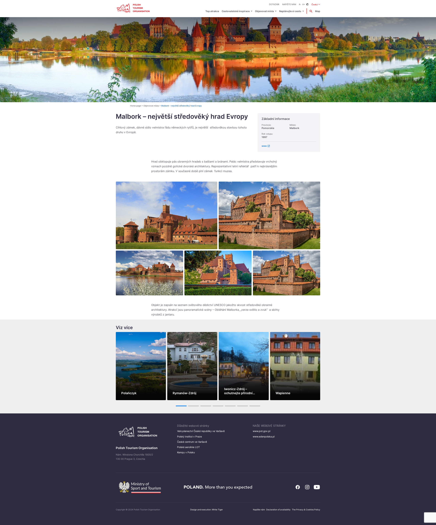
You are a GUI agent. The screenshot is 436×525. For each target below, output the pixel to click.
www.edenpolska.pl (264, 436)
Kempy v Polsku (186, 452)
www (264, 146)
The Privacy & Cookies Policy (306, 509)
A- (300, 4)
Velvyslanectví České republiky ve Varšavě (201, 431)
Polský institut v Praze (189, 436)
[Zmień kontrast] (307, 4)
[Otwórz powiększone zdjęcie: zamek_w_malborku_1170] (149, 273)
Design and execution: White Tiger (206, 509)
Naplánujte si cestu (290, 11)
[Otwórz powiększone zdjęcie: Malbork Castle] (218, 273)
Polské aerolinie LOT (188, 447)
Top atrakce (212, 11)
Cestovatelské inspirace (236, 11)
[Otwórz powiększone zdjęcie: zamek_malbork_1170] (269, 215)
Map (317, 11)
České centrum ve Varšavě (192, 441)
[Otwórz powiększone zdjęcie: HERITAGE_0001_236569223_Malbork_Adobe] (166, 215)
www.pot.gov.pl (261, 431)
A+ (303, 4)
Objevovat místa (264, 11)
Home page (135, 105)
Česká (316, 4)
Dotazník (274, 4)
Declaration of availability (278, 509)
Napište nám (289, 4)
